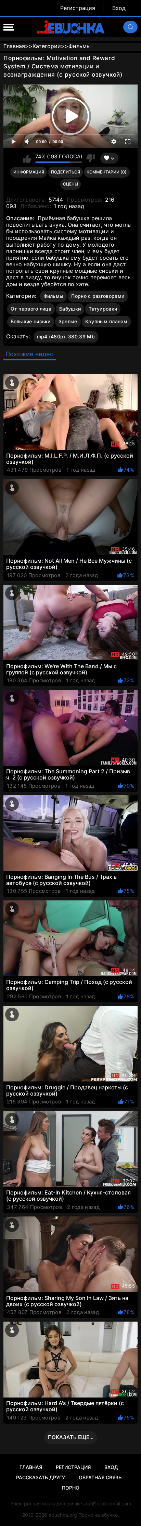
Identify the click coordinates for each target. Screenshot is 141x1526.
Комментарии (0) (107, 172)
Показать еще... (70, 1437)
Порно (70, 1488)
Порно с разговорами (97, 296)
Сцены (70, 184)
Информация (28, 172)
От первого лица (31, 309)
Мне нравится (27, 158)
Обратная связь (100, 1477)
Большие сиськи (31, 321)
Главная (31, 1467)
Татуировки (103, 309)
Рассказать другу (40, 1477)
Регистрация (77, 8)
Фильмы (53, 296)
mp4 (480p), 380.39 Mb (66, 336)
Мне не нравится (90, 158)
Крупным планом (106, 321)
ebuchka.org (63, 1515)
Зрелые (68, 321)
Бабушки (70, 309)
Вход (119, 8)
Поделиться (65, 172)
